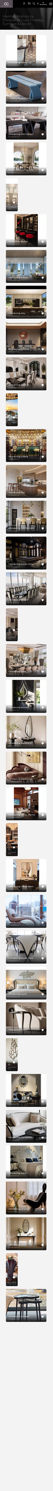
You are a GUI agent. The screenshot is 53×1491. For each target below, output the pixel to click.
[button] (20, 4)
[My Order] (29, 4)
